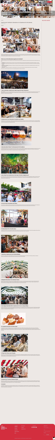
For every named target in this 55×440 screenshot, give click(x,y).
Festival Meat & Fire (6, 228)
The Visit (16, 428)
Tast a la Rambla (5, 90)
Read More (43, 51)
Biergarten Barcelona (6, 279)
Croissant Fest (5, 326)
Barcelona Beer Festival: (6, 146)
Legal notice (27, 438)
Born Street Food (5, 175)
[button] (48, 26)
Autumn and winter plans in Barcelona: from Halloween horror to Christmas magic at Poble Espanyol (47, 34)
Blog (2, 9)
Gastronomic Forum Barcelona (8, 119)
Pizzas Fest (4, 353)
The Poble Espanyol (16, 426)
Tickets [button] (50, 1)
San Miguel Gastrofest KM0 (7, 305)
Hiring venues (17, 431)
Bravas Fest (4, 379)
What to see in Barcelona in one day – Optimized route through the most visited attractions (47, 49)
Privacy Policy (30, 438)
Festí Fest (4, 254)
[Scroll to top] (53, 437)
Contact (22, 427)
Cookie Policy (24, 438)
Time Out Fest (4, 203)
